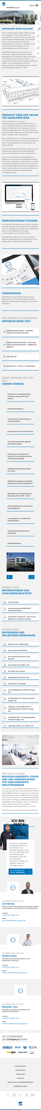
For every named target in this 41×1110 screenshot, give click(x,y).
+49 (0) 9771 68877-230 (10, 915)
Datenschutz (20, 1066)
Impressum (20, 1074)
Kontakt (20, 1078)
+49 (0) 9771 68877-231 (10, 967)
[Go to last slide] (10, 577)
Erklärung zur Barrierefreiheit (21, 1082)
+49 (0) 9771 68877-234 (10, 1018)
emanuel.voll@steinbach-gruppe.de (15, 1024)
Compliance (21, 1070)
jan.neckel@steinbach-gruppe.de (14, 920)
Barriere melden (20, 1086)
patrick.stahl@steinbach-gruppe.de (14, 973)
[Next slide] (31, 577)
